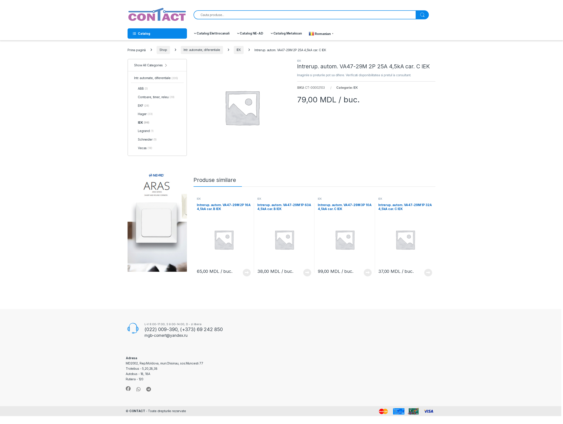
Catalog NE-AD (251, 33)
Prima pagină (137, 50)
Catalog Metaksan (287, 33)
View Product (245, 272)
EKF (143, 105)
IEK (239, 50)
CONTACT (137, 411)
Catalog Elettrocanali (213, 33)
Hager (145, 114)
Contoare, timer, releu (156, 97)
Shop (163, 50)
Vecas (145, 148)
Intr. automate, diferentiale (202, 50)
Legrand (146, 131)
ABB (143, 88)
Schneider (147, 139)
